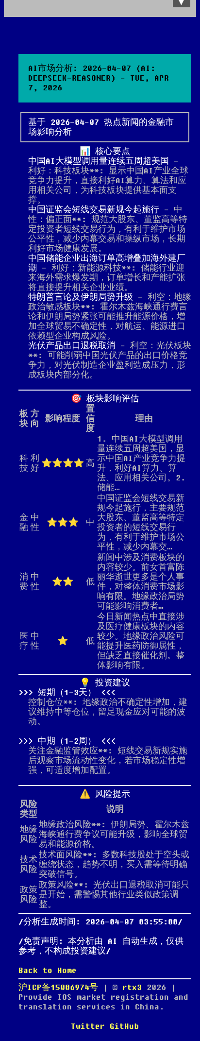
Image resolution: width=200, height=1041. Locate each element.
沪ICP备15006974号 (58, 987)
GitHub (124, 1026)
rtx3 (134, 987)
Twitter (88, 1026)
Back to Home (47, 970)
